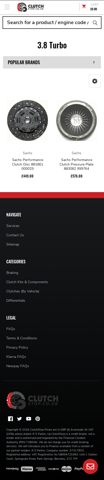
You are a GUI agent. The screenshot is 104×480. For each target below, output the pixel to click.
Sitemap (12, 244)
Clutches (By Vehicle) (22, 291)
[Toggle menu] (7, 7)
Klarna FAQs (16, 356)
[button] (95, 81)
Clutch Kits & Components (27, 282)
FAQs (10, 329)
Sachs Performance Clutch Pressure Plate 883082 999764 (76, 164)
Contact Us (15, 235)
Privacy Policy (17, 347)
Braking (12, 272)
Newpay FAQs (17, 366)
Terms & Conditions (21, 338)
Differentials (15, 300)
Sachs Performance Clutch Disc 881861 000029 (27, 164)
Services (12, 225)
